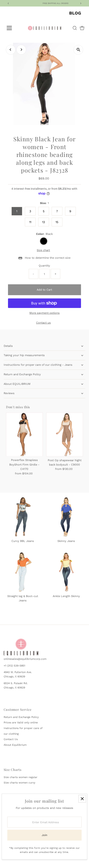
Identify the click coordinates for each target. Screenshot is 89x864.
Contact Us (11, 739)
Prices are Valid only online (21, 722)
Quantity (44, 265)
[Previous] (11, 49)
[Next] (21, 49)
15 (57, 222)
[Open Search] (75, 28)
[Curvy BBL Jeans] (23, 516)
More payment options (44, 312)
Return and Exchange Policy (22, 374)
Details (8, 345)
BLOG (75, 13)
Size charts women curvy (19, 782)
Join (44, 835)
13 (43, 222)
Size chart (43, 250)
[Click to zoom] (78, 50)
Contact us (43, 322)
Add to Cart (44, 289)
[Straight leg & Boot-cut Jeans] (23, 571)
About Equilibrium (15, 744)
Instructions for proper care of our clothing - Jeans (38, 364)
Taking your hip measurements (24, 355)
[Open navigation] (13, 28)
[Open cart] (82, 28)
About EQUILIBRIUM (17, 383)
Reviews (9, 393)
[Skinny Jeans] (66, 516)
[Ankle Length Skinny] (66, 571)
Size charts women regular (20, 777)
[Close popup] (82, 799)
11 (30, 222)
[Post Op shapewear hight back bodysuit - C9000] (64, 434)
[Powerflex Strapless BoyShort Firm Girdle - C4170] (24, 434)
